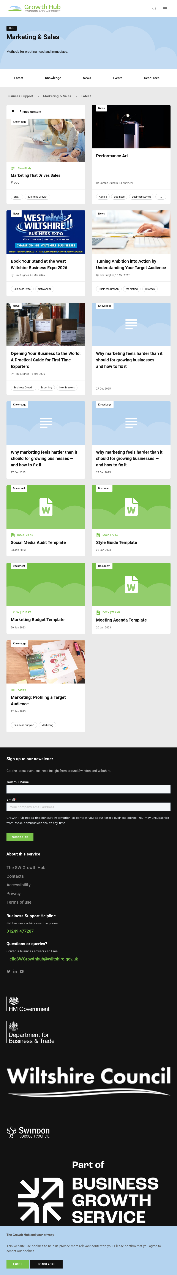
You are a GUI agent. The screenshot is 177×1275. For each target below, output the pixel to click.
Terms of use (19, 902)
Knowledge (53, 78)
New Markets (67, 387)
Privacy (13, 893)
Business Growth (37, 196)
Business (119, 196)
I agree (17, 1264)
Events (117, 78)
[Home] (33, 8)
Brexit (17, 196)
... (161, 196)
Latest (18, 78)
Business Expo (22, 289)
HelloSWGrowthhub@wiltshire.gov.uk (42, 959)
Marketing (132, 289)
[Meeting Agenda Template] (131, 584)
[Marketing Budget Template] (45, 584)
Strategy (150, 289)
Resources (152, 78)
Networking (45, 289)
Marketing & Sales (57, 96)
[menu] (165, 8)
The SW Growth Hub (25, 867)
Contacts (15, 876)
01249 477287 (20, 931)
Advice (103, 196)
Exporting (46, 387)
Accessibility (18, 884)
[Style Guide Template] (131, 507)
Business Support (19, 96)
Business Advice (141, 196)
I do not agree (46, 1264)
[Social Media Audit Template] (45, 507)
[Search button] (154, 8)
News (87, 78)
